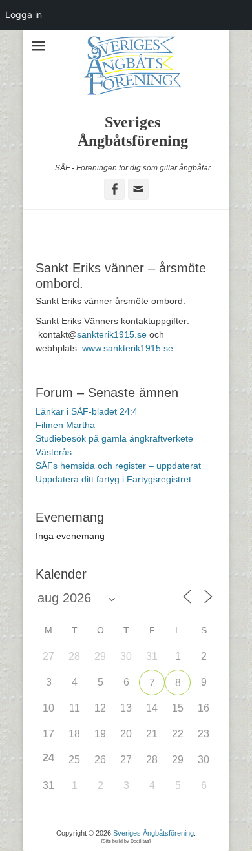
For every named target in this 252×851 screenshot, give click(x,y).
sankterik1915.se (112, 334)
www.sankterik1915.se (127, 348)
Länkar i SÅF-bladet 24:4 (87, 411)
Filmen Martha (65, 425)
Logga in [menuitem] (23, 14)
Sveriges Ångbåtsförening (153, 833)
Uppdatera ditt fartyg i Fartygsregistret (113, 479)
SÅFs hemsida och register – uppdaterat (118, 465)
